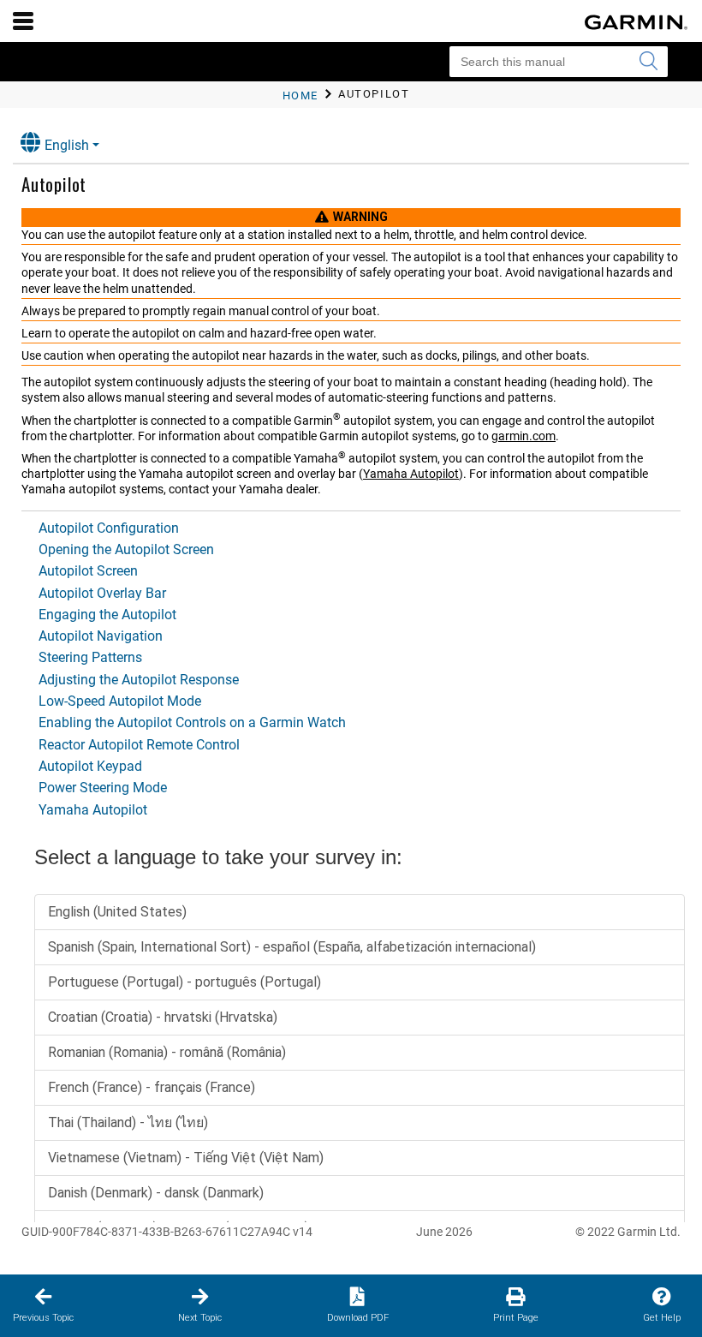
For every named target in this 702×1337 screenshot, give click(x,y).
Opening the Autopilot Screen (126, 549)
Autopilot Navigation (101, 636)
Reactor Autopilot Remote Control (139, 745)
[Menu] (23, 20)
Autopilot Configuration (109, 528)
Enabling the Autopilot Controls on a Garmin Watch (192, 722)
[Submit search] (648, 61)
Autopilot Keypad (90, 766)
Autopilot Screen (88, 571)
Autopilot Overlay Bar (102, 593)
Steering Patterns (90, 657)
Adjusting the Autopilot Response (139, 679)
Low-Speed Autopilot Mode (120, 701)
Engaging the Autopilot (107, 614)
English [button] (67, 145)
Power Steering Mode (103, 787)
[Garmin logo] (636, 22)
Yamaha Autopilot (411, 473)
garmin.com (523, 436)
